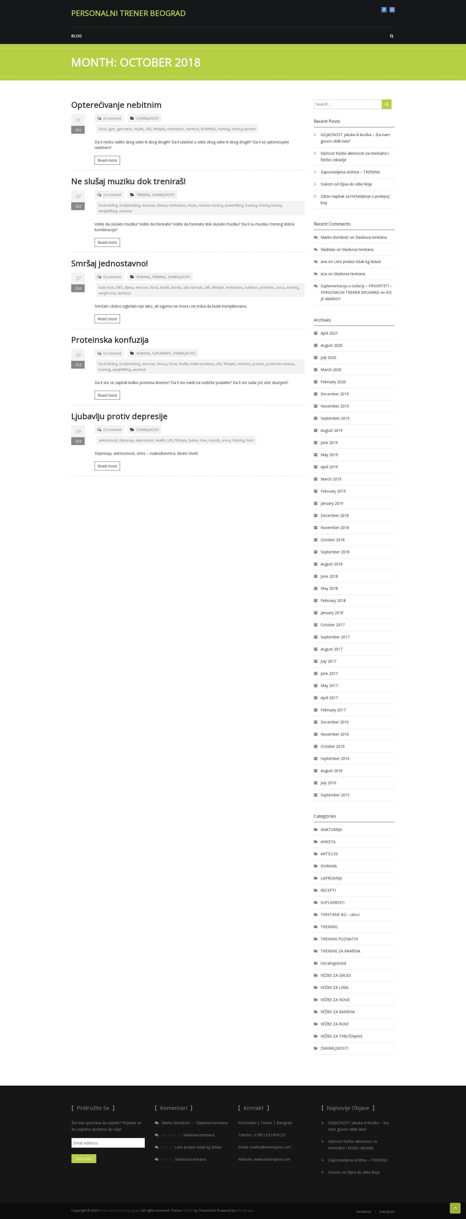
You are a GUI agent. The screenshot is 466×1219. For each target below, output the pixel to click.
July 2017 (328, 661)
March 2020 (331, 369)
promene (267, 287)
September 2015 (335, 794)
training (223, 129)
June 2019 (329, 442)
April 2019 (329, 466)
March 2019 (331, 478)
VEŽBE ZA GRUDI (336, 975)
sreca (280, 287)
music (192, 205)
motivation (175, 129)
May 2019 (329, 454)
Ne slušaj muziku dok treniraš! (128, 181)
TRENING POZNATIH (339, 938)
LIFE (148, 129)
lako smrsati (193, 287)
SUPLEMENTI (161, 353)
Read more (107, 160)
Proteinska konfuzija (110, 339)
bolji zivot (106, 287)
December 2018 (335, 515)
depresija (126, 440)
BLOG (76, 35)
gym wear (124, 129)
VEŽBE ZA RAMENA (338, 1011)
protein (258, 364)
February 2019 (333, 491)
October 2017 (333, 624)
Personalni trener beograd (128, 13)
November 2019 (335, 406)
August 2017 (331, 649)
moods (214, 440)
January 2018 (332, 612)
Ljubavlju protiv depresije (119, 416)
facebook (384, 9)
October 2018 (333, 539)
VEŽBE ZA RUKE (335, 1023)
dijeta (129, 287)
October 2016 (333, 746)
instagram (392, 9)
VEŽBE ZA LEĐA (334, 987)
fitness (162, 205)
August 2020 (331, 345)
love (203, 440)
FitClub (188, 1210)
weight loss (107, 293)
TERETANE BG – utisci (340, 914)
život (249, 440)
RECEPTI (328, 890)
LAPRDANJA (331, 878)
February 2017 (333, 709)
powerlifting (234, 205)
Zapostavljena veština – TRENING (350, 171)
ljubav (193, 440)
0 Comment (112, 118)
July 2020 (328, 357)
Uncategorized (333, 963)
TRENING (143, 195)
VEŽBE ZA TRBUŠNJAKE (341, 1036)
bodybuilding (129, 205)
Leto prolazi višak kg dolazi (357, 261)
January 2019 (332, 503)
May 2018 (329, 588)
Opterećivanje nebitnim (116, 104)
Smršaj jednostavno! (109, 263)
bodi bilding (108, 205)
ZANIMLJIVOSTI (147, 118)
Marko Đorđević (335, 237)
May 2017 (329, 685)
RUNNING (208, 129)
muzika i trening (211, 205)
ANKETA (328, 841)
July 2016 (328, 782)
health (138, 129)
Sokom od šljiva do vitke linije (346, 184)
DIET (119, 287)
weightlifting (108, 211)
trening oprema (244, 129)
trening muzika (270, 205)
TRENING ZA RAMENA (340, 951)
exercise (148, 205)
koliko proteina (202, 364)
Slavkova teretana (371, 237)
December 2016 (335, 722)
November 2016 (335, 734)
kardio (176, 287)
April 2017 (329, 697)
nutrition (192, 129)
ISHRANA (143, 277)
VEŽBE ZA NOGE (335, 999)
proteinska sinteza (280, 364)
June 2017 (329, 673)
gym (111, 129)
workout (125, 211)
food (102, 129)
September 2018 (335, 551)
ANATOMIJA (331, 829)
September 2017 (335, 636)
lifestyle (159, 129)
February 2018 (333, 600)
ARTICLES (329, 853)
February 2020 (333, 381)
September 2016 (335, 758)
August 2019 (331, 430)
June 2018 (329, 576)
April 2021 (329, 333)
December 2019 (335, 393)
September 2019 (335, 418)
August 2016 (331, 770)
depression (144, 440)
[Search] (387, 104)
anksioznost (108, 440)
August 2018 (331, 564)
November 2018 (335, 527)
